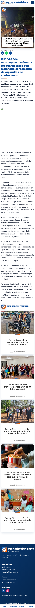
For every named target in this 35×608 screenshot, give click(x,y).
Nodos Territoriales (9, 580)
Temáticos (22, 606)
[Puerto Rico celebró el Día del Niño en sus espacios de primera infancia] (17, 510)
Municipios (13, 606)
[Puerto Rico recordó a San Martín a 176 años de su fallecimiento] (17, 421)
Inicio (4, 606)
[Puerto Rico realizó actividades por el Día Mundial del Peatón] (17, 332)
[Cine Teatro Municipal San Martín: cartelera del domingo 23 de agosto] (17, 466)
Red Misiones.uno (8, 570)
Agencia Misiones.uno (10, 572)
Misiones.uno (6, 567)
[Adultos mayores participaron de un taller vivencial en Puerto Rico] (17, 377)
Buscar (30, 606)
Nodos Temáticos (8, 582)
